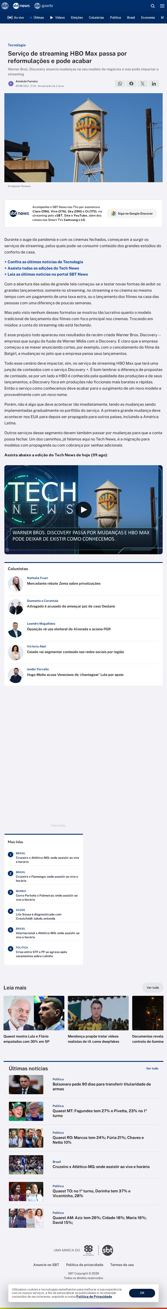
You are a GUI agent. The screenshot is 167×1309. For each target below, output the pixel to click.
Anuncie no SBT (46, 1265)
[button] (33, 1024)
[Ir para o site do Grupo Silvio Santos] (76, 1250)
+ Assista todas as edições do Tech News (41, 268)
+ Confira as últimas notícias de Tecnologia (43, 262)
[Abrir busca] (152, 6)
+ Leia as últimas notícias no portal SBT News (46, 274)
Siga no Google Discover (135, 213)
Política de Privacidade (94, 1296)
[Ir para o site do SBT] (107, 1250)
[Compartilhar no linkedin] (154, 83)
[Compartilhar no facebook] (131, 83)
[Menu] (162, 6)
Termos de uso (122, 1265)
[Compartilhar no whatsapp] (120, 83)
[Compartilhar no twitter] (142, 83)
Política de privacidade (84, 1265)
